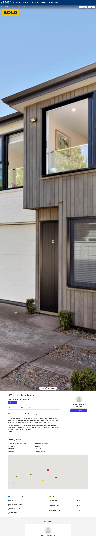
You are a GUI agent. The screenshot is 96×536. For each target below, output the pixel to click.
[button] (48, 470)
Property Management (28, 2)
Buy (14, 2)
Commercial (36, 2)
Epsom (15, 6)
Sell (17, 2)
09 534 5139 (79, 406)
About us (56, 2)
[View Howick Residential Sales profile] (78, 399)
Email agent (79, 410)
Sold (2, 6)
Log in (93, 2)
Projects (51, 2)
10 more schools (53, 513)
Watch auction (12, 402)
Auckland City (8, 6)
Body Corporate (44, 2)
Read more (10, 431)
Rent (20, 2)
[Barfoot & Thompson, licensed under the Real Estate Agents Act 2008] (6, 1)
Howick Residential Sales (79, 404)
